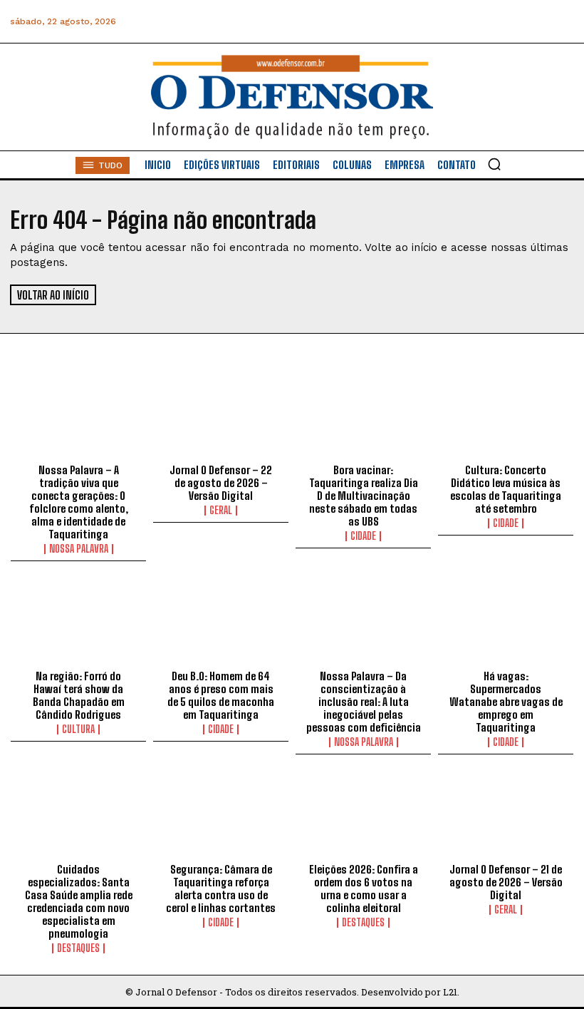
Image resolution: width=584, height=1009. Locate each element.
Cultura (78, 729)
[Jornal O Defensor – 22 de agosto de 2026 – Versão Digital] (220, 416)
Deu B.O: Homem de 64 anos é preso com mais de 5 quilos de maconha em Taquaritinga (220, 695)
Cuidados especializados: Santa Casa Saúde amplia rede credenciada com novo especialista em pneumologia (78, 901)
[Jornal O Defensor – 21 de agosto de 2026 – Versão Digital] (505, 816)
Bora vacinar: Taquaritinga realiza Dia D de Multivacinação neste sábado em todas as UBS (363, 495)
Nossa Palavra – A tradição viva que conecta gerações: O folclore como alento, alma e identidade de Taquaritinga (78, 502)
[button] (494, 164)
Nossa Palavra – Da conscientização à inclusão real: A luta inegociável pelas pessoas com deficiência (363, 702)
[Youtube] (529, 21)
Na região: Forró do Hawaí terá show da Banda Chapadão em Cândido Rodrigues (79, 695)
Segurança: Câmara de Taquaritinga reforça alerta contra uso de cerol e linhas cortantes (221, 888)
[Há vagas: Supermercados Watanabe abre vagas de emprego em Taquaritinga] (505, 622)
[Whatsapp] (465, 21)
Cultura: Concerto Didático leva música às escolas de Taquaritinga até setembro (505, 489)
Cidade (363, 536)
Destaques (78, 948)
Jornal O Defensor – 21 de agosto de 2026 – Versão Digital (506, 882)
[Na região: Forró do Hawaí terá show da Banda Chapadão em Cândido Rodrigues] (78, 622)
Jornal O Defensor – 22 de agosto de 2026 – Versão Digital (221, 482)
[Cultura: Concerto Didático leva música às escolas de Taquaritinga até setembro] (505, 416)
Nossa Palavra (78, 549)
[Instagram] (433, 21)
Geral (220, 511)
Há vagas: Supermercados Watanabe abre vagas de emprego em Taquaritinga (506, 702)
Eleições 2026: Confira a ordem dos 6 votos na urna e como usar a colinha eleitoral (363, 888)
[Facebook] (401, 21)
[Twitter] (497, 21)
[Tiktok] (561, 21)
